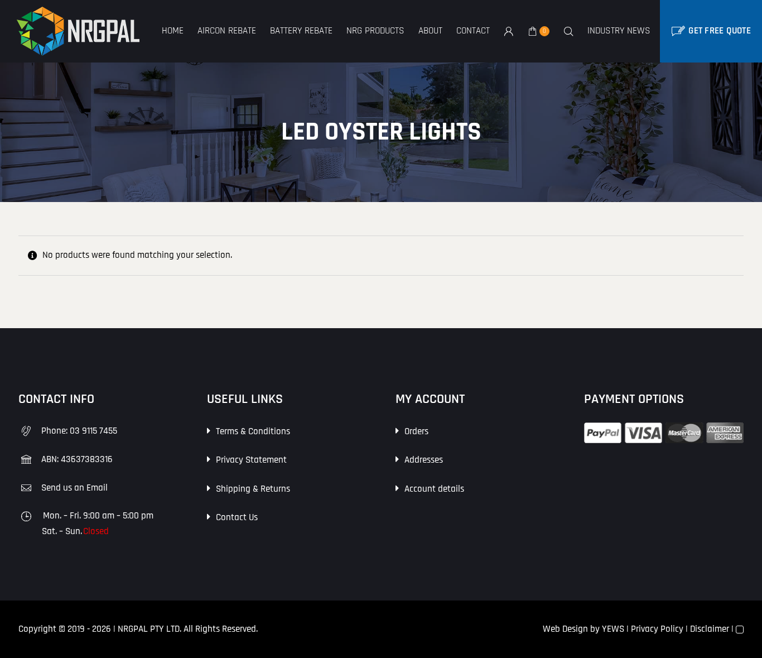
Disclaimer (709, 629)
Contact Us (237, 517)
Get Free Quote (719, 31)
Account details (434, 489)
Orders (416, 431)
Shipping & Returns (253, 489)
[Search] (568, 31)
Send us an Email (74, 488)
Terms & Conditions (253, 431)
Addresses (423, 460)
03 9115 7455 (93, 431)
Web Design (565, 629)
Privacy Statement (251, 460)
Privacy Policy (657, 629)
